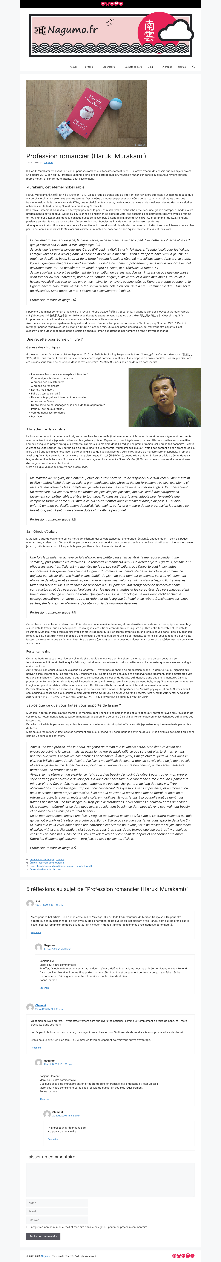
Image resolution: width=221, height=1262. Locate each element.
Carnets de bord (133, 66)
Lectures (60, 859)
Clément (40, 1005)
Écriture (33, 862)
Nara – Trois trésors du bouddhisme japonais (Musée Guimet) (61, 866)
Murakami (60, 862)
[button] (193, 66)
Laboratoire (109, 66)
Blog (150, 66)
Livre (51, 862)
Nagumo (45, 1256)
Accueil (74, 66)
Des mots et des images (42, 859)
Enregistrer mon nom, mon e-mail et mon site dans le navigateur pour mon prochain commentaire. (89, 1227)
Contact (182, 66)
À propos (167, 66)
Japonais (43, 862)
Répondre (36, 932)
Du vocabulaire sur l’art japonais (45, 869)
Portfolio (88, 66)
